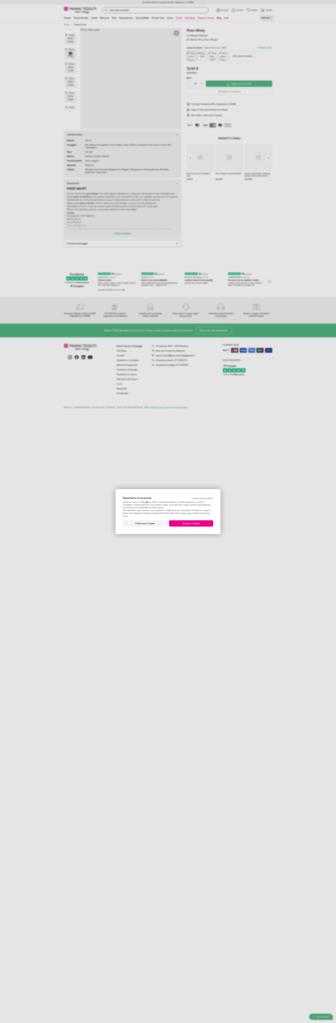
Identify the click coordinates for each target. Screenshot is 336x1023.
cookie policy (185, 513)
